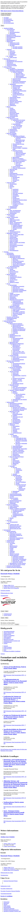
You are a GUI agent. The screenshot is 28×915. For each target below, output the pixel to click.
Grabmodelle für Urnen (21, 439)
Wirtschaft (9, 520)
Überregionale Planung (15, 97)
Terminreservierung (11, 64)
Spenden (15, 229)
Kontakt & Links (17, 202)
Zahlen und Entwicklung (18, 451)
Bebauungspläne (16, 86)
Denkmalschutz (13, 98)
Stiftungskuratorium (17, 227)
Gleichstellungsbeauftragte (19, 363)
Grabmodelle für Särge (21, 438)
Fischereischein (16, 419)
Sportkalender (16, 196)
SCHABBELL (13, 134)
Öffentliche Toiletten (14, 306)
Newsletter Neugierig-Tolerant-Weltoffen (10, 891)
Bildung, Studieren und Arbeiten (17, 242)
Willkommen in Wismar (12, 233)
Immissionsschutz (14, 100)
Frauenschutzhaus (17, 370)
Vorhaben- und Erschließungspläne (17, 88)
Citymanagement (14, 522)
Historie (17, 472)
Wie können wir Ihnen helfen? (8, 623)
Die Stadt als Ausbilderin (18, 510)
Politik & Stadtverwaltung (10, 321)
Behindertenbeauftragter (18, 359)
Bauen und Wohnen (14, 423)
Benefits (11, 518)
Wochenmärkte (13, 184)
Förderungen (13, 110)
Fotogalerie (15, 386)
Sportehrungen (16, 198)
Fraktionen (15, 331)
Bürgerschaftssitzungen (18, 325)
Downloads (15, 400)
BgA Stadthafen (16, 462)
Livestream (12, 334)
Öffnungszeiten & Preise (18, 144)
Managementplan (20, 76)
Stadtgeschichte (19, 152)
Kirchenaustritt (16, 428)
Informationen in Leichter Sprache (18, 563)
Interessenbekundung (15, 32)
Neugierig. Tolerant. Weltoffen (17, 390)
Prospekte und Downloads (13, 317)
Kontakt (11, 293)
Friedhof (12, 434)
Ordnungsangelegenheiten (16, 495)
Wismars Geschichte (14, 554)
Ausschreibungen (11, 29)
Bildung (8, 106)
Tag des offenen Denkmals (19, 263)
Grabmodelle (16, 436)
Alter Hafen (12, 270)
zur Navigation (7, 21)
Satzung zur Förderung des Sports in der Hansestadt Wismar (15, 716)
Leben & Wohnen (14, 239)
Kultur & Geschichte (11, 133)
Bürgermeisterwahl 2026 (15, 526)
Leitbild (17, 471)
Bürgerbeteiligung (11, 40)
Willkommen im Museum (18, 136)
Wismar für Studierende (15, 307)
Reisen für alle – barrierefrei (19, 560)
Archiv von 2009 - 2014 (18, 351)
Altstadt (11, 269)
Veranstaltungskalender (15, 255)
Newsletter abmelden (17, 48)
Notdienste (9, 49)
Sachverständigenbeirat (21, 77)
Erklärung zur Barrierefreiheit (13, 565)
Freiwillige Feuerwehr (21, 484)
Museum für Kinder (17, 126)
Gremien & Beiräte (14, 355)
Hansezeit (15, 178)
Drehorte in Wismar (14, 282)
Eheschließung (16, 426)
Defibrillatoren (13, 54)
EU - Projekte (10, 56)
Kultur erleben (16, 310)
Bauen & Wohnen (11, 68)
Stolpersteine (16, 374)
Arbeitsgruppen (16, 339)
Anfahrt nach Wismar (15, 294)
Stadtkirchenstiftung (17, 226)
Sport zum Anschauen (18, 193)
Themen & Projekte (14, 371)
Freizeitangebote (13, 206)
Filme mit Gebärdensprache (19, 168)
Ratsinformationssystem (15, 335)
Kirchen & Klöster (14, 271)
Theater (11, 172)
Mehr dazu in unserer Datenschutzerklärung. (12, 10)
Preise (14, 459)
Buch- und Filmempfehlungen (20, 387)
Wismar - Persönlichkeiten (16, 222)
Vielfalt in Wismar (14, 235)
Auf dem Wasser (13, 279)
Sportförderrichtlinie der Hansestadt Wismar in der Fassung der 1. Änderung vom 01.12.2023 (15, 732)
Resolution (15, 392)
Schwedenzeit (16, 180)
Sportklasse (15, 192)
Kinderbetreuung (14, 130)
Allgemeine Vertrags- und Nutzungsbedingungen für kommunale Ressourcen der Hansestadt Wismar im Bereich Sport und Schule (15, 784)
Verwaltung (12, 543)
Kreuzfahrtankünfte (17, 262)
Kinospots (15, 382)
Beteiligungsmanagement (15, 500)
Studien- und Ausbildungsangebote (18, 513)
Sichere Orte (15, 373)
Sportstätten (15, 194)
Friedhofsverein (16, 455)
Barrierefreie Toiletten (18, 291)
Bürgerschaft (10, 322)
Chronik (14, 181)
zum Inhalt (6, 17)
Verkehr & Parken (11, 214)
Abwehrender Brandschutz (19, 477)
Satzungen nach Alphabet (19, 407)
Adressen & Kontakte (12, 65)
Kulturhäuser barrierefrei (18, 286)
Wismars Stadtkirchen (15, 223)
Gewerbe (12, 496)
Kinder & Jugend (11, 117)
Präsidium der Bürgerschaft (19, 329)
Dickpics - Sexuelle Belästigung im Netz (17, 380)
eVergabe (12, 30)
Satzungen (12, 552)
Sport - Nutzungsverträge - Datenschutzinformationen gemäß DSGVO (14, 813)
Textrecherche (16, 350)
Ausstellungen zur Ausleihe (19, 388)
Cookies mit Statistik (5, 15)
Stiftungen (12, 230)
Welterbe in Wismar (20, 74)
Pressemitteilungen (11, 37)
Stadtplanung (13, 84)
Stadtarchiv (12, 170)
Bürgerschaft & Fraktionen (16, 323)
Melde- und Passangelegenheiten (17, 413)
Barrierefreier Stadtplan (18, 289)
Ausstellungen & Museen (16, 277)
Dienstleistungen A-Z (12, 60)
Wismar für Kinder (14, 118)
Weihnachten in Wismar (18, 265)
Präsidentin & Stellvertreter (19, 330)
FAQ (11, 519)
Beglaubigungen (16, 422)
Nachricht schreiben (5, 590)
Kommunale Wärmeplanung (19, 81)
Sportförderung (16, 201)
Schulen (11, 108)
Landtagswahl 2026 (14, 524)
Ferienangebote (13, 129)
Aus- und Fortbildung (21, 482)
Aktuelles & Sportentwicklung (20, 200)
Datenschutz (15, 354)
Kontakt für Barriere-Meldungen (14, 567)
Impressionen (13, 273)
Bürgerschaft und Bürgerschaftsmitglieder (18, 327)
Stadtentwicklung (17, 78)
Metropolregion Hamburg (19, 82)
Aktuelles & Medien (8, 28)
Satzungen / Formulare (18, 452)
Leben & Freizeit (11, 182)
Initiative (15, 391)
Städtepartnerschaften (15, 219)
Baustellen (9, 38)
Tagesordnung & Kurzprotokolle (16, 348)
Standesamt (12, 424)
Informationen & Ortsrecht (19, 353)
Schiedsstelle (13, 503)
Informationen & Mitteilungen (17, 343)
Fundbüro (15, 415)
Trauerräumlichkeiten (18, 446)
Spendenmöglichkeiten (15, 231)
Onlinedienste (10, 62)
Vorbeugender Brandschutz (19, 480)
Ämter (11, 544)
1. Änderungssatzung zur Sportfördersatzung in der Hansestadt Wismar (15, 682)
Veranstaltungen (13, 246)
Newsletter (12, 45)
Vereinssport (15, 190)
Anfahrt (11, 550)
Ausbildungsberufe (17, 511)
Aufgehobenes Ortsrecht (18, 410)
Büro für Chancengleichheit (13, 361)
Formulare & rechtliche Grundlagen (18, 204)
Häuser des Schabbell (21, 153)
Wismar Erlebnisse (11, 274)
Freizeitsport (15, 189)
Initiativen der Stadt (14, 502)
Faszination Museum (17, 150)
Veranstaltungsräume (14, 266)
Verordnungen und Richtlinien (20, 408)
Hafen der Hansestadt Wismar (17, 456)
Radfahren (12, 215)
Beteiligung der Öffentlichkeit (14, 36)
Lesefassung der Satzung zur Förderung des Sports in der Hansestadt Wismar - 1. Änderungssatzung (14, 700)
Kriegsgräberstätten (17, 447)
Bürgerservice (7, 58)
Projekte (14, 197)
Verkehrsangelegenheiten (15, 494)
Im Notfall (15, 492)
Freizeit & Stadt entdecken (19, 309)
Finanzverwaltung (14, 498)
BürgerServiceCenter (14, 411)
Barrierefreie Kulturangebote (16, 174)
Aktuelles (15, 145)
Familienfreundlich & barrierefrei (21, 138)
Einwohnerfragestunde (18, 338)
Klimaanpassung (16, 80)
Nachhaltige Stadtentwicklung (17, 70)
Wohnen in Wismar (14, 102)
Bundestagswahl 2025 (15, 527)
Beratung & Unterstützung (16, 367)
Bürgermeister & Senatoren (16, 403)
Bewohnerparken (17, 420)
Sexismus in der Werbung (19, 378)
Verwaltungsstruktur (14, 404)
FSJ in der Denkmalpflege (19, 164)
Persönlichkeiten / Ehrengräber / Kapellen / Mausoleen (20, 449)
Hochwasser (12, 52)
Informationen (19, 125)
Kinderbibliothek (17, 124)
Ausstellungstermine (17, 146)
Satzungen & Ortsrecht (15, 406)
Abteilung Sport (8, 837)
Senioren (9, 209)
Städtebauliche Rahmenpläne (19, 90)
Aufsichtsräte (16, 341)
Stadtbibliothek (13, 207)
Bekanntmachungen (11, 34)
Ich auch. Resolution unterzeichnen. (20, 395)
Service (8, 283)
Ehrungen (12, 218)
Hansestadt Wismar (10, 573)
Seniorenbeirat (16, 358)
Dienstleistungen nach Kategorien (14, 61)
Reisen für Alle (16, 287)
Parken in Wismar (14, 295)
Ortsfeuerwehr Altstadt (22, 486)
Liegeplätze (15, 458)
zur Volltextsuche (8, 19)
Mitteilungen (16, 463)
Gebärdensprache (11, 540)
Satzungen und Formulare (16, 101)
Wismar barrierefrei (11, 531)
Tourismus (6, 251)
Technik (17, 483)
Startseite (6, 646)
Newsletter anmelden (17, 46)
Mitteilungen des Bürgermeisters (16, 345)
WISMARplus (10, 253)
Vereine (11, 185)
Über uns (12, 362)
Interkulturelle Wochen (18, 383)
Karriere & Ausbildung (12, 504)
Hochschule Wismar (14, 113)
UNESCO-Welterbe (17, 72)
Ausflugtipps (13, 278)
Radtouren (12, 281)
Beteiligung (12, 337)
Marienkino (15, 259)
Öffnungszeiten (13, 547)
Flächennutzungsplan (18, 85)
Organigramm (19, 470)
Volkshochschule (14, 114)
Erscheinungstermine (14, 44)
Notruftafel (12, 53)
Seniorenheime (13, 213)
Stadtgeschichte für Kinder (19, 120)
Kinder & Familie (14, 241)
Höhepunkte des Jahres (15, 257)
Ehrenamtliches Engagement (16, 245)
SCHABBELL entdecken (19, 311)
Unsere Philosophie (14, 506)
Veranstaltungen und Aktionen (20, 399)
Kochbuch (12, 249)
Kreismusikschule (14, 116)
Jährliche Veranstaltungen (19, 258)
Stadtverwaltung (10, 402)
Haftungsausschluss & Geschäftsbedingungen (18, 303)
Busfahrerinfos (16, 305)
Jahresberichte (16, 365)
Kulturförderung (13, 173)
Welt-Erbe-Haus (19, 73)
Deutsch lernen (13, 243)
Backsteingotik (16, 177)
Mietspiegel (12, 104)
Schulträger (12, 109)
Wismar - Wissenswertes (12, 217)
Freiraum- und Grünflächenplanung (17, 92)
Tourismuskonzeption (12, 318)
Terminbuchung (4, 595)
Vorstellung (18, 468)
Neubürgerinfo (13, 237)
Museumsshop (16, 157)
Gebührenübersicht (17, 432)
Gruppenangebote (17, 301)
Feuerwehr (12, 50)
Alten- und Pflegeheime (15, 210)
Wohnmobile (13, 297)
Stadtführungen (13, 275)
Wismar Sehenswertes (12, 267)
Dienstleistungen (13, 546)
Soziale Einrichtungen (15, 211)
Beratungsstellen (16, 369)
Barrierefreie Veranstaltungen (19, 290)
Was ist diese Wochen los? (19, 313)
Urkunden (15, 431)
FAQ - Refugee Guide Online (17, 234)
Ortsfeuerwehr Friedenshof (22, 489)
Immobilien (12, 33)
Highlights (15, 315)
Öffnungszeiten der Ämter (7, 593)
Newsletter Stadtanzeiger (6, 888)
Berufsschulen (13, 112)
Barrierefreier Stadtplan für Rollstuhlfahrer (16, 536)
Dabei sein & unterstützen (19, 161)
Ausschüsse (15, 333)
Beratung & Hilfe (14, 238)
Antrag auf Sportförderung (15, 667)
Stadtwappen (13, 221)
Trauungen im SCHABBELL (20, 160)
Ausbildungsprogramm (18, 515)
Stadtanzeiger (10, 41)
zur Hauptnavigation (8, 20)
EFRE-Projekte (13, 57)
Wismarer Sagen (16, 128)
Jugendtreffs (12, 132)
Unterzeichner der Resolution (20, 397)
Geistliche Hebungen (17, 225)
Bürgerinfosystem (14, 342)
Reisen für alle (13, 532)
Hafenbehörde (16, 460)
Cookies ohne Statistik (6, 13)
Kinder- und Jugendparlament (20, 357)
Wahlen (8, 523)
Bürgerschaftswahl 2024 (15, 528)
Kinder (14, 427)
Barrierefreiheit (13, 285)
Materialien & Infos (14, 384)
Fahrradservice (13, 298)
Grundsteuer (15, 499)
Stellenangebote (13, 507)
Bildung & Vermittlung (18, 158)
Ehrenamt (12, 186)
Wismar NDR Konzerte (18, 261)
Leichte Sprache (16, 166)
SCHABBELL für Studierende (20, 142)
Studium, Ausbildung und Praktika (18, 508)
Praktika (14, 516)
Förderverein (19, 162)
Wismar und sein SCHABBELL (19, 122)
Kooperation (18, 156)
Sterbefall (15, 430)
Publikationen (13, 105)
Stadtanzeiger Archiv (14, 42)
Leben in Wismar (8, 66)
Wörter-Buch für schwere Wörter (17, 564)
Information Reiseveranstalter (16, 299)
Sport (11, 188)
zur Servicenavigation (9, 23)
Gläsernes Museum (20, 154)
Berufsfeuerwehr (16, 475)
